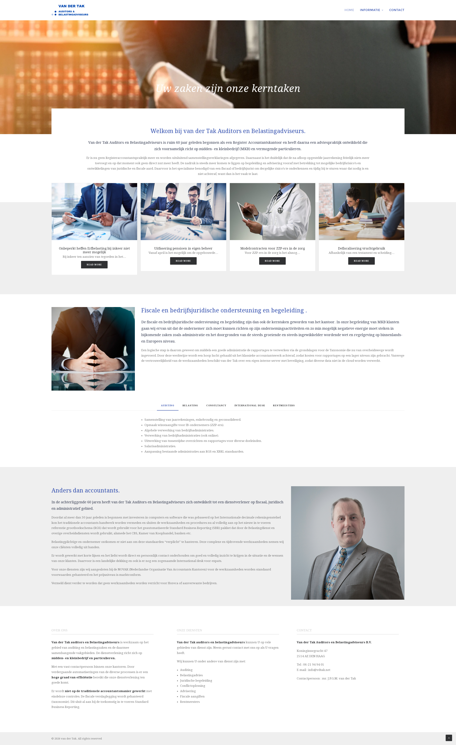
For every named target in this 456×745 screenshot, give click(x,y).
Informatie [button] (370, 10)
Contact (397, 10)
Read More (94, 264)
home (349, 10)
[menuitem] (350, 10)
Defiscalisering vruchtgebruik (361, 248)
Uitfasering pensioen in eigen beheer (183, 248)
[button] (94, 211)
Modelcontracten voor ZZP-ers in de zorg (272, 248)
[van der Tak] (69, 10)
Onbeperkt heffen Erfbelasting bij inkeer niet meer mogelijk (94, 250)
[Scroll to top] (449, 737)
